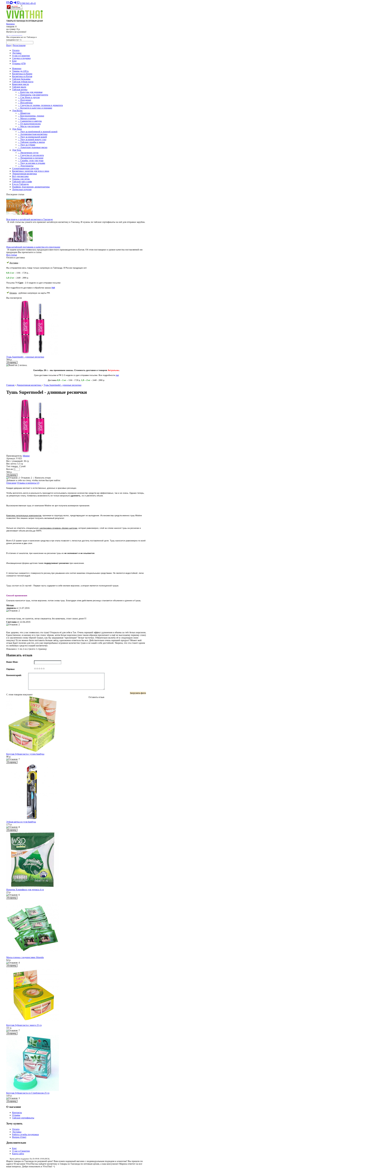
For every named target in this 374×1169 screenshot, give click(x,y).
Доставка (16, 53)
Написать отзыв (43, 477)
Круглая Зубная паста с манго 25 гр (24, 1025)
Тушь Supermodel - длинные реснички (25, 357)
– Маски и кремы (27, 118)
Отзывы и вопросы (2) (28, 483)
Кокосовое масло (20, 84)
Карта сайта (18, 1153)
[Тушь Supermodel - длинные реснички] (32, 453)
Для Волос (17, 110)
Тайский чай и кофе (22, 181)
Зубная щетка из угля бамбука (21, 822)
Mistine (26, 456)
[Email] (8, 3)
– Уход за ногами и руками (31, 163)
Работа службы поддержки (25, 1134)
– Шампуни (24, 113)
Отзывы (19, 63)
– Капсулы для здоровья (30, 92)
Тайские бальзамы (21, 79)
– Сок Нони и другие (29, 97)
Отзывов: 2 (26, 477)
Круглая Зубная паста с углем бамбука (25, 754)
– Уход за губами (26, 144)
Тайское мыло (19, 87)
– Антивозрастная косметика (32, 134)
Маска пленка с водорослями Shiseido (25, 957)
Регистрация (19, 45)
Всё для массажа (20, 176)
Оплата (15, 50)
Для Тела (16, 150)
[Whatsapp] (18, 3)
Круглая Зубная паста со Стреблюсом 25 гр (27, 1093)
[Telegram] (15, 3)
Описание (11, 483)
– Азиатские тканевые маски (32, 147)
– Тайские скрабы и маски (31, 142)
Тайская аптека (19, 89)
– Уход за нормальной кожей (32, 137)
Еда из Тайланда (20, 184)
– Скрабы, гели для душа (30, 160)
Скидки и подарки (21, 58)
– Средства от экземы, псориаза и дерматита (40, 105)
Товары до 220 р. (20, 71)
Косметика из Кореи (22, 73)
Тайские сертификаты (23, 1118)
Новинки (16, 68)
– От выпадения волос (29, 123)
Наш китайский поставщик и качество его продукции (33, 247)
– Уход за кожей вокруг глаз (32, 139)
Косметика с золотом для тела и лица (30, 171)
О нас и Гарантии (21, 55)
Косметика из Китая (22, 76)
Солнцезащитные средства (25, 168)
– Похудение (24, 100)
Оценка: (10, 669)
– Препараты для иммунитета (33, 95)
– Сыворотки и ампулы (30, 121)
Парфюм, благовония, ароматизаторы (31, 187)
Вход (8, 45)
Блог (14, 61)
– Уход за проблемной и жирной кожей (37, 131)
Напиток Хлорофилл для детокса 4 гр (25, 889)
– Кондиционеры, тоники (31, 116)
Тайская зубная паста (22, 81)
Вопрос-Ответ (19, 1137)
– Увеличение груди (28, 152)
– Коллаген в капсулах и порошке (35, 108)
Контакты (17, 1112)
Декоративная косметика (24, 173)
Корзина (10, 24)
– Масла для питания (28, 126)
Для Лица (17, 129)
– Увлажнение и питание (30, 158)
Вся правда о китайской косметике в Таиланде (29, 219)
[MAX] (11, 3)
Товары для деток (21, 179)
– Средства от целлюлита (31, 155)
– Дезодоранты (25, 166)
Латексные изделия (21, 189)
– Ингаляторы (25, 102)
